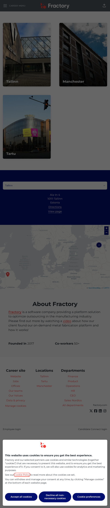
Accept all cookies (21, 496)
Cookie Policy (22, 474)
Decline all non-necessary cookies (55, 497)
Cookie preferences (88, 496)
